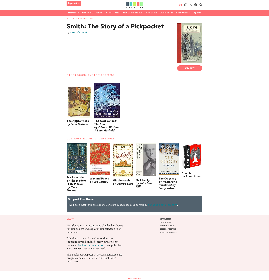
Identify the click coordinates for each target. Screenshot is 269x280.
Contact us (165, 222)
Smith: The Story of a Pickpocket (115, 27)
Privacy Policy (167, 226)
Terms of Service (168, 229)
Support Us (74, 3)
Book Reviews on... (81, 18)
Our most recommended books (91, 138)
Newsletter (165, 219)
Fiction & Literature (92, 13)
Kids (117, 13)
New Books (151, 13)
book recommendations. (92, 245)
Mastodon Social (168, 232)
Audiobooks (166, 13)
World (108, 13)
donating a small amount (162, 205)
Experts (197, 13)
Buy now (189, 68)
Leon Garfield (78, 32)
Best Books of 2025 (132, 13)
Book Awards (183, 13)
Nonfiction (73, 13)
